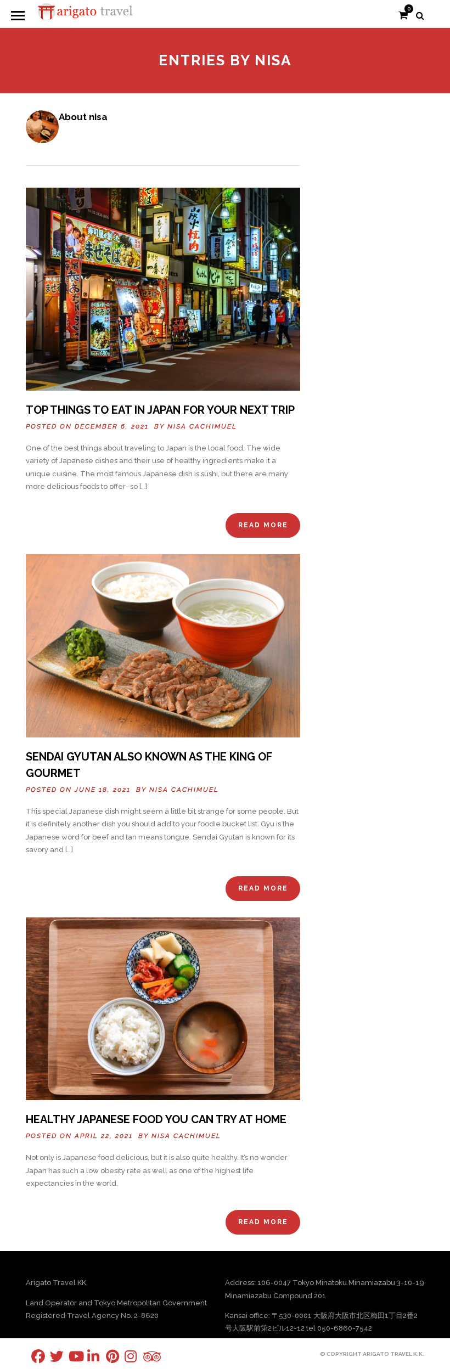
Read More (263, 525)
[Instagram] (124, 1356)
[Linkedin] (87, 1356)
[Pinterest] (105, 1356)
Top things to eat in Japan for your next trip (160, 409)
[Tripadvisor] (143, 1356)
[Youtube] (68, 1356)
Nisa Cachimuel (202, 426)
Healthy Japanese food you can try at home (156, 1119)
